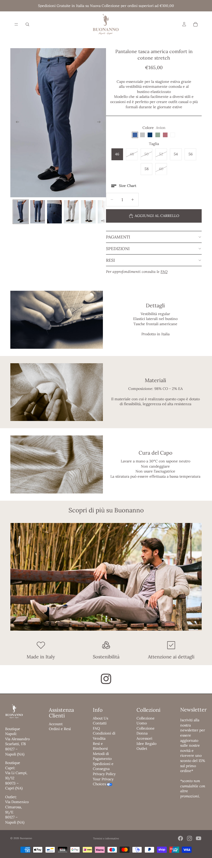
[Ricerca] (27, 24)
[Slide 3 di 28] (54, 211)
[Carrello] (195, 24)
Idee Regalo (146, 743)
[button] (123, 185)
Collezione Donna (146, 731)
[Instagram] (189, 838)
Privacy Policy (104, 774)
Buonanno (26, 838)
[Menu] (16, 24)
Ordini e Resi (60, 728)
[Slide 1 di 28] (20, 211)
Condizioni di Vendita (104, 736)
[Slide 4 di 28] (71, 211)
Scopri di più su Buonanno (106, 510)
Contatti (100, 723)
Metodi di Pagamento (102, 756)
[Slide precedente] (16, 122)
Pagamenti (118, 236)
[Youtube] (198, 838)
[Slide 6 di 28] (105, 211)
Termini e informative (106, 838)
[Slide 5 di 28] (88, 211)
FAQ (96, 728)
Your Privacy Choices (103, 782)
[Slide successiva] (100, 122)
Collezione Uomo (146, 721)
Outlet (142, 748)
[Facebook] (180, 838)
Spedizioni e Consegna (103, 766)
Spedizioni (118, 248)
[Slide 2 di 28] (37, 211)
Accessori (144, 738)
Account (56, 724)
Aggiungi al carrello (157, 215)
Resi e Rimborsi (100, 746)
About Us (100, 718)
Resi (110, 260)
